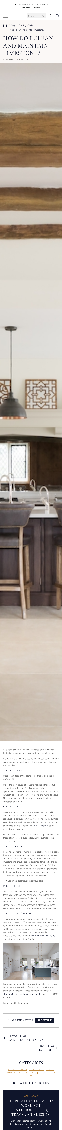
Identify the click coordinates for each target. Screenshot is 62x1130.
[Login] (50, 15)
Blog (13, 25)
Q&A (53, 1072)
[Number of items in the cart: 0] (57, 16)
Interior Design (15, 1072)
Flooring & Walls (26, 25)
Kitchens (31, 1072)
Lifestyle (44, 1072)
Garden (50, 1069)
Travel (31, 1075)
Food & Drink (36, 1069)
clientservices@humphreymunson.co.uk (21, 994)
